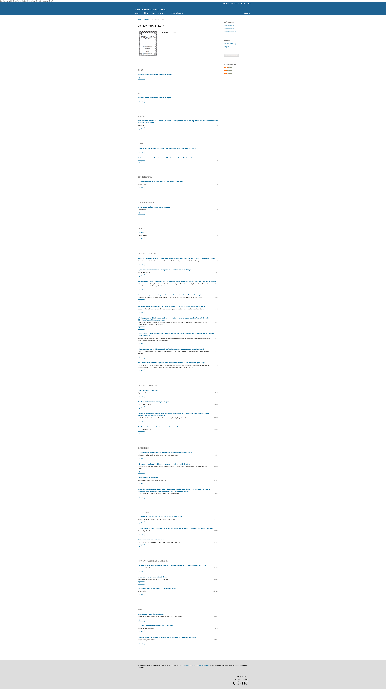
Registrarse (225, 3)
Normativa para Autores (238, 3)
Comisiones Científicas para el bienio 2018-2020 (154, 207)
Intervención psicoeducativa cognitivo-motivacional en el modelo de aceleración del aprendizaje (171, 363)
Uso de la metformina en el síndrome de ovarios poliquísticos (159, 427)
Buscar (247, 13)
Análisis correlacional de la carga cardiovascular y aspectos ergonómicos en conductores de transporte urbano (176, 258)
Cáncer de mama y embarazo (148, 390)
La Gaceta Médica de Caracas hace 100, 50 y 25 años (155, 626)
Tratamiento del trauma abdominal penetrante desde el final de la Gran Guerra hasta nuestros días (172, 565)
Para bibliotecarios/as (230, 32)
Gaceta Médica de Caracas (150, 9)
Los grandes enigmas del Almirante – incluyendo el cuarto (158, 588)
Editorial (141, 233)
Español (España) (230, 44)
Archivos (145, 13)
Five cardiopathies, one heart (148, 478)
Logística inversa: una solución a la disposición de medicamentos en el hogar (164, 270)
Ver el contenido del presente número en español (155, 74)
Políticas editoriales (176, 13)
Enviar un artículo (231, 56)
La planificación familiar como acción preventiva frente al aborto (160, 517)
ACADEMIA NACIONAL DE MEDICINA (196, 665)
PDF (142, 78)
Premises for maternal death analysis (151, 540)
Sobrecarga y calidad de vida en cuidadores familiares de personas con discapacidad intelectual (171, 349)
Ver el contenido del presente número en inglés (154, 98)
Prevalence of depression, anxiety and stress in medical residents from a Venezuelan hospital (170, 295)
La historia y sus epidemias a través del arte (153, 577)
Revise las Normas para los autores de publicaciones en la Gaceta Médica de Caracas (167, 148)
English (226, 47)
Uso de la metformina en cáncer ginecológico (153, 402)
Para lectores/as (229, 26)
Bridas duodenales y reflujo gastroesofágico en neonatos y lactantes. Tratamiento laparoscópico (171, 306)
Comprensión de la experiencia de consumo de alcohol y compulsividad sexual (165, 452)
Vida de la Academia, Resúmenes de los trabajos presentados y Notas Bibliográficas (167, 637)
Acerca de (162, 13)
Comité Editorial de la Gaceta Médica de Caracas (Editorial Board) (160, 181)
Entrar (249, 3)
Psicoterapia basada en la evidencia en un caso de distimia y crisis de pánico (164, 464)
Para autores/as (229, 29)
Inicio (139, 20)
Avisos (153, 13)
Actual (137, 13)
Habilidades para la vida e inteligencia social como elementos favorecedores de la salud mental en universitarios (177, 281)
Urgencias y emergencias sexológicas (151, 614)
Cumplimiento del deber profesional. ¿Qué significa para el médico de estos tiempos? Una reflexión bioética (175, 528)
